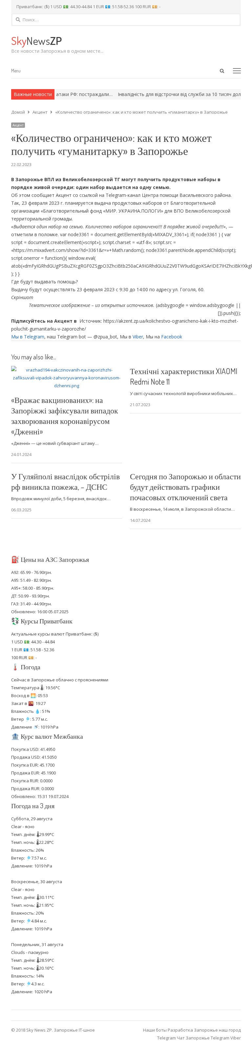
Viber (138, 336)
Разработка (181, 1030)
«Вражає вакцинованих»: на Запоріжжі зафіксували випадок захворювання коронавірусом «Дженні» (64, 415)
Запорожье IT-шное (74, 1030)
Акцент (18, 125)
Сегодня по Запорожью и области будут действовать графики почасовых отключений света (185, 486)
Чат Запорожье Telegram (203, 1038)
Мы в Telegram (27, 336)
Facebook (171, 336)
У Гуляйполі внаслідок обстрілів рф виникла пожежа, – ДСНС (65, 481)
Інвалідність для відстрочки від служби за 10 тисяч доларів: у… (174, 94)
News (36, 40)
